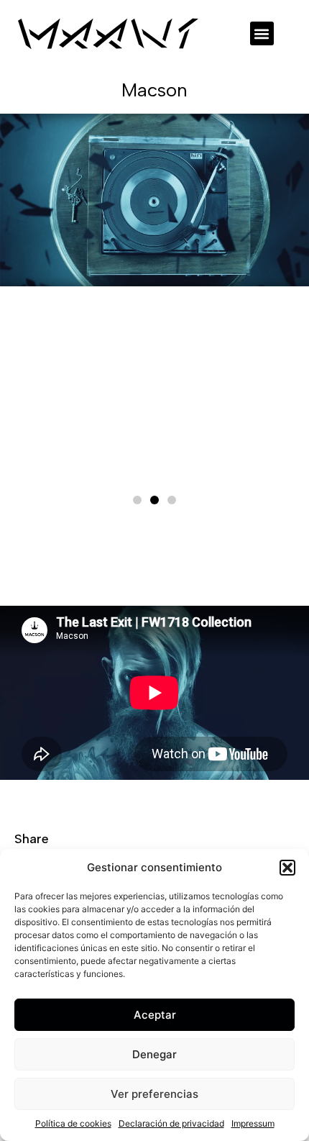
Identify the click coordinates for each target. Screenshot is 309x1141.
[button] (287, 867)
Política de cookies (73, 1123)
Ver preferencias (154, 1094)
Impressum (253, 1123)
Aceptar (155, 1015)
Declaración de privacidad (171, 1123)
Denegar (154, 1054)
